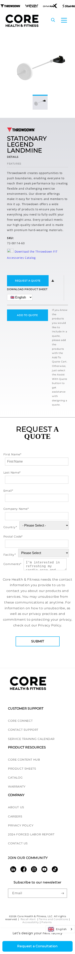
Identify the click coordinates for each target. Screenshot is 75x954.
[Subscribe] (62, 893)
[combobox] (60, 929)
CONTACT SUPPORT (23, 729)
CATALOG (15, 777)
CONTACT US (18, 843)
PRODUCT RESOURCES (27, 747)
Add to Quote (27, 315)
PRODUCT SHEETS (22, 768)
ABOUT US (16, 807)
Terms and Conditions (53, 919)
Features (14, 163)
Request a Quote (28, 280)
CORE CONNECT (20, 721)
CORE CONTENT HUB (24, 759)
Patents (46, 922)
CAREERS (15, 816)
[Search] (53, 20)
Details (12, 156)
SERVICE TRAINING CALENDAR (31, 739)
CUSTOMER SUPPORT (25, 708)
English (61, 929)
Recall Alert (29, 919)
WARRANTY (17, 786)
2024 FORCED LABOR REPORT (31, 834)
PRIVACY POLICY (20, 825)
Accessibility (30, 922)
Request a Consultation (37, 946)
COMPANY (16, 795)
